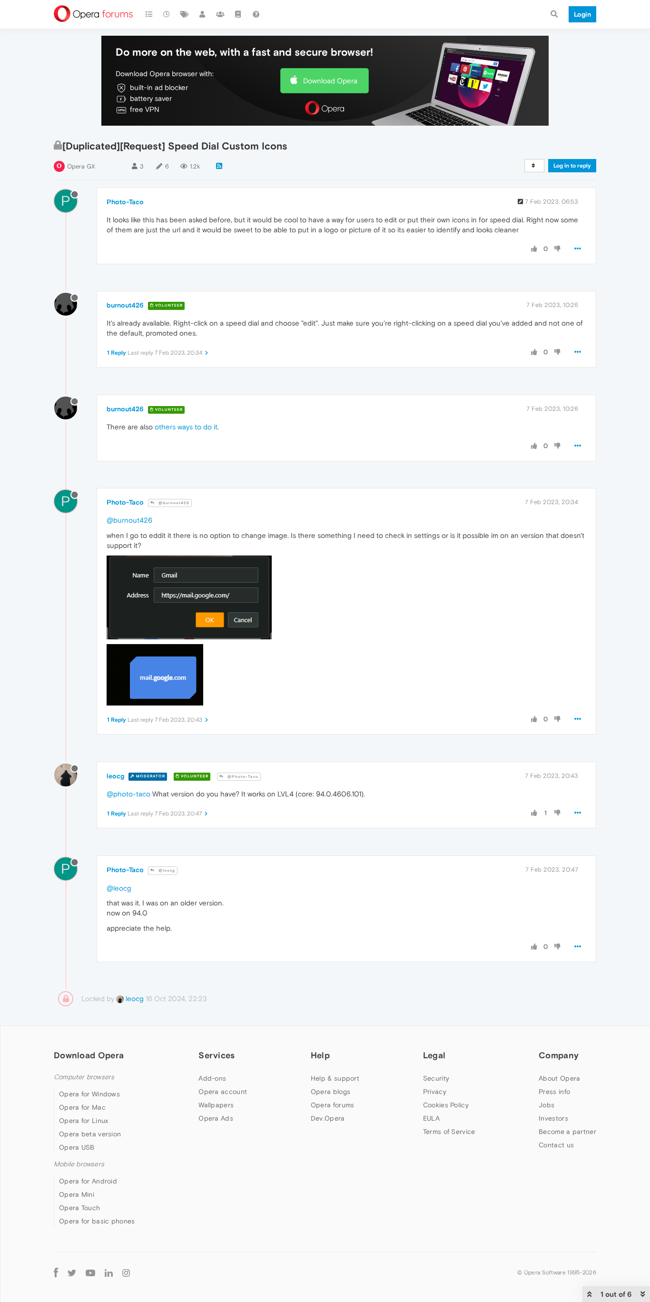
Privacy (434, 1091)
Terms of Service (449, 1131)
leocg (115, 776)
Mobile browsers (79, 1164)
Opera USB (77, 1147)
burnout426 (125, 305)
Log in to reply (572, 165)
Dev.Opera (328, 1118)
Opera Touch (79, 1208)
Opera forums (333, 1105)
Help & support (335, 1078)
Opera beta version (90, 1134)
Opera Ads (215, 1118)
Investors (553, 1118)
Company (559, 1055)
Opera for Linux (83, 1120)
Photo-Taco (125, 202)
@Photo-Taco (242, 777)
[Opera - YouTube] (90, 1272)
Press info (554, 1091)
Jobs (546, 1105)
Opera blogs (330, 1091)
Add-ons (212, 1078)
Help (320, 1055)
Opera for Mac (82, 1107)
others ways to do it (186, 427)
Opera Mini (76, 1194)
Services (216, 1055)
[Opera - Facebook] (56, 1272)
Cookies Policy (446, 1105)
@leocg (166, 870)
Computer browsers (84, 1077)
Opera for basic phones (97, 1221)
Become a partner (567, 1131)
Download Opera (330, 81)
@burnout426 (173, 503)
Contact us (556, 1145)
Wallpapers (216, 1105)
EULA (431, 1118)
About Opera (559, 1078)
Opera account (222, 1091)
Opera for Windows (89, 1094)
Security (436, 1078)
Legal (434, 1055)
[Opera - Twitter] (72, 1272)
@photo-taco (128, 794)
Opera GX (81, 166)
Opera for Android (88, 1181)
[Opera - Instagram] (126, 1272)
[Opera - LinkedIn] (109, 1272)
